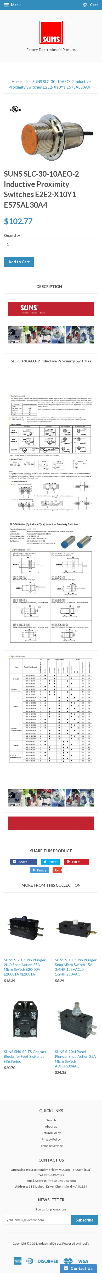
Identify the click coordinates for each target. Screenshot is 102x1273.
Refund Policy (51, 1133)
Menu (15, 4)
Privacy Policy (51, 1139)
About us (51, 1126)
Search (51, 1120)
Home (17, 81)
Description (49, 286)
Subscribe (85, 1220)
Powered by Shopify (75, 1243)
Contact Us (80, 1268)
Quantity (12, 235)
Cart (93, 4)
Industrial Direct (49, 1243)
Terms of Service (51, 1146)
